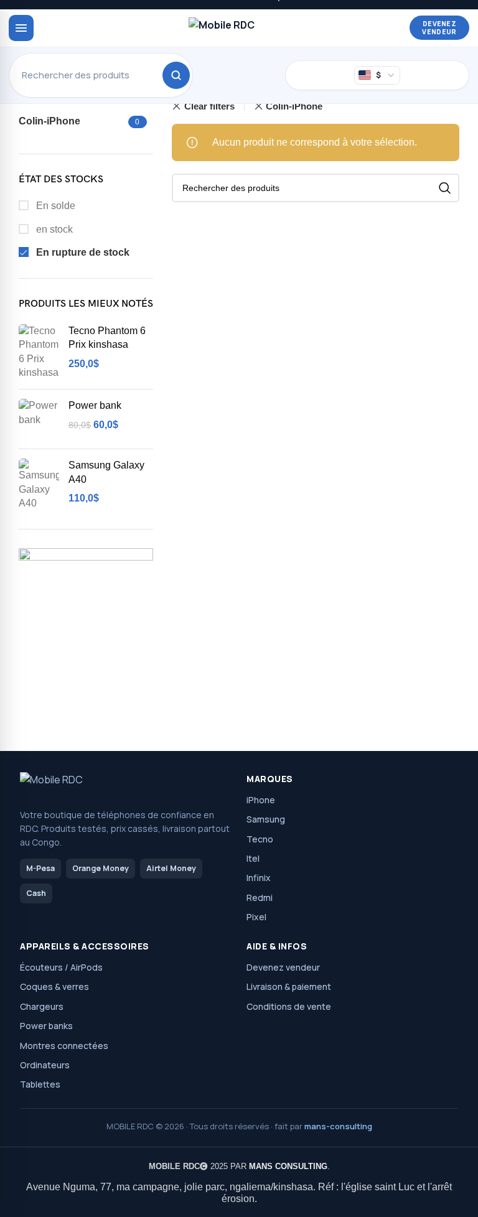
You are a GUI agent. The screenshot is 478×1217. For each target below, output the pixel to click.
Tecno (259, 839)
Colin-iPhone (294, 106)
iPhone (260, 800)
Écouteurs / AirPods (61, 967)
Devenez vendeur (439, 27)
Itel (253, 858)
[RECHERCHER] (445, 188)
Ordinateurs (45, 1065)
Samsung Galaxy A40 (106, 472)
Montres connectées (64, 1045)
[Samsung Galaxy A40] (39, 484)
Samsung (265, 819)
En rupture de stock (81, 252)
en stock (53, 229)
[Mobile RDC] (221, 28)
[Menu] (21, 28)
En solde (54, 205)
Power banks (46, 1026)
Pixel (256, 917)
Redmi (259, 897)
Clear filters (209, 106)
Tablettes (40, 1084)
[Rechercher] (176, 75)
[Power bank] (39, 419)
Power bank (94, 405)
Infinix (258, 878)
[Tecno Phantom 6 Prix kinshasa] (39, 352)
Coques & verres (54, 986)
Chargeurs (41, 1006)
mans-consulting (338, 1126)
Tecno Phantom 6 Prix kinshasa (107, 337)
